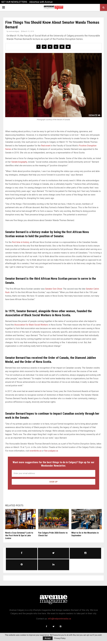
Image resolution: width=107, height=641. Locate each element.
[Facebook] (46, 626)
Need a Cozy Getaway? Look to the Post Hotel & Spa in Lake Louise (19, 535)
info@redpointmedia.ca (59, 618)
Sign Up (53, 482)
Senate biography (19, 162)
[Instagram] (60, 626)
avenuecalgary (14, 31)
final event (45, 145)
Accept (48, 638)
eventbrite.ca (35, 451)
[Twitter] (53, 626)
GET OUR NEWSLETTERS (14, 2)
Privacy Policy (60, 638)
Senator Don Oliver (53, 289)
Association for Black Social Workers (31, 324)
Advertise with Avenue (41, 2)
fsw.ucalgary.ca (51, 451)
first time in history (20, 242)
